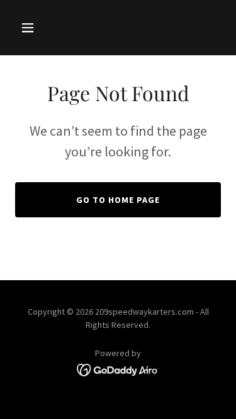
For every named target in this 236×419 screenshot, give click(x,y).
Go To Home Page (118, 199)
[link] (118, 368)
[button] (30, 27)
